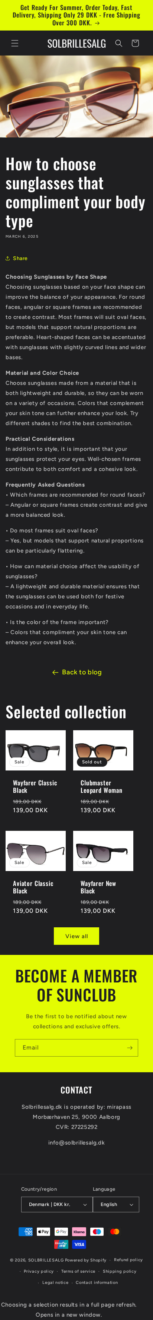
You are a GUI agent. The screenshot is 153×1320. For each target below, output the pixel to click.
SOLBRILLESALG (46, 1260)
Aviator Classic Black (33, 887)
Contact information (97, 1282)
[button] (15, 43)
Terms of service (78, 1271)
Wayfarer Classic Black (35, 786)
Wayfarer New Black (98, 887)
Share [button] (20, 258)
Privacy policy (39, 1271)
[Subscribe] (129, 1048)
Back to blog (82, 672)
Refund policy (128, 1259)
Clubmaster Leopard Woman (102, 786)
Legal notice (55, 1282)
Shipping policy (120, 1271)
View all (76, 936)
